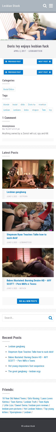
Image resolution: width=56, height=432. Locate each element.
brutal (15, 104)
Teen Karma (16, 401)
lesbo (26, 110)
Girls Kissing (33, 398)
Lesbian (6, 110)
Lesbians (17, 110)
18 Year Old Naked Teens (14, 398)
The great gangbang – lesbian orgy (24, 371)
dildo (23, 104)
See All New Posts (28, 301)
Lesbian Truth (30, 401)
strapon (35, 110)
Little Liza (8, 405)
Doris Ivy (31, 104)
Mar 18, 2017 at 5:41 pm (11, 129)
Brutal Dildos (8, 89)
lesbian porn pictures (12, 408)
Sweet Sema (21, 405)
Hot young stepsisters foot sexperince (26, 366)
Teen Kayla (44, 401)
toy (50, 110)
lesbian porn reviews (38, 405)
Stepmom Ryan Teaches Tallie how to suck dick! (30, 351)
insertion (42, 104)
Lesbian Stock (11, 6)
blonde (6, 104)
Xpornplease (16, 412)
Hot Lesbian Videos (33, 408)
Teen (44, 110)
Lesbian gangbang (16, 191)
